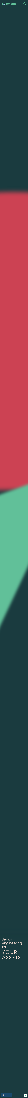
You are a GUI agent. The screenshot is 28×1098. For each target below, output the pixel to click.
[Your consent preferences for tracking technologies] (25, 1095)
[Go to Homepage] (9, 3)
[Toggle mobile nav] (24, 3)
